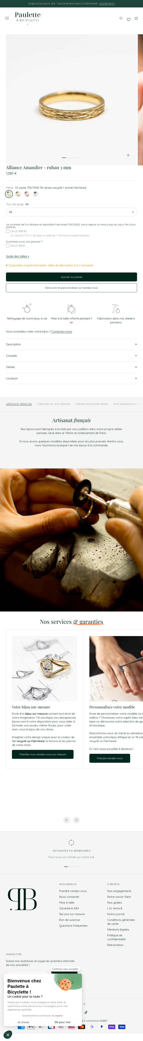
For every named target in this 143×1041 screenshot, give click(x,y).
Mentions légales (118, 929)
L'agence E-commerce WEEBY (89, 1020)
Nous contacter (69, 897)
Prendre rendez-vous (73, 891)
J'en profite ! (107, 3)
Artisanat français (19, 404)
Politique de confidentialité (116, 937)
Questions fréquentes (73, 925)
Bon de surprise (69, 920)
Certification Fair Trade (91, 404)
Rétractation (115, 945)
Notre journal (115, 914)
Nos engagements (119, 891)
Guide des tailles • (17, 256)
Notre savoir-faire (119, 897)
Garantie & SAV (69, 908)
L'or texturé (114, 908)
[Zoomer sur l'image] (128, 155)
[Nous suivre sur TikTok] (86, 1012)
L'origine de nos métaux (53, 404)
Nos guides (114, 902)
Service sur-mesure (72, 914)
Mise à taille (66, 902)
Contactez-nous (61, 331)
